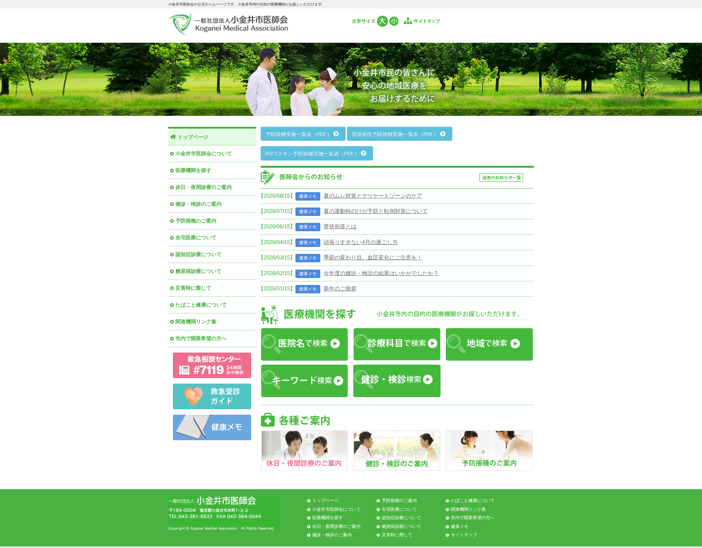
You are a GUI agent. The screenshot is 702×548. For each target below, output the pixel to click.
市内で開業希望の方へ (201, 338)
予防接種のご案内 (196, 221)
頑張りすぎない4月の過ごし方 (361, 242)
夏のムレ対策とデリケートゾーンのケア (373, 196)
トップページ (193, 137)
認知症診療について (199, 254)
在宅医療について (196, 237)
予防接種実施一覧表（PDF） (299, 134)
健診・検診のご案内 (199, 204)
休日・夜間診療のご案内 (204, 187)
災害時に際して (193, 288)
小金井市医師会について (204, 153)
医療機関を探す (193, 170)
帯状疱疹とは (340, 226)
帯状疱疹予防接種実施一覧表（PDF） (396, 134)
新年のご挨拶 (340, 288)
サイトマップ (464, 534)
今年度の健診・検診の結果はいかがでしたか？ (381, 273)
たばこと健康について (201, 305)
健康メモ (459, 526)
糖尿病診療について (199, 271)
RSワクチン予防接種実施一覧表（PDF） (313, 153)
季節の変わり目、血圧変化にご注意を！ (373, 257)
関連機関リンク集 (196, 321)
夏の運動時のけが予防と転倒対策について (376, 211)
